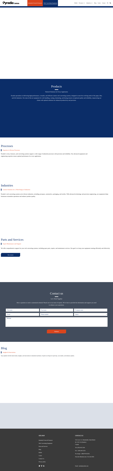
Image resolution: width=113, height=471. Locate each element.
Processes (81, 3)
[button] (110, 3)
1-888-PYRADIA (82, 453)
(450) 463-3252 (80, 450)
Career (99, 3)
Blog (95, 3)
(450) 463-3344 (80, 447)
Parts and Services (43, 446)
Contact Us (41, 458)
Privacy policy (42, 461)
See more (10, 255)
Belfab (75, 3)
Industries (88, 3)
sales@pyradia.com (81, 466)
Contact (104, 3)
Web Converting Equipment (50, 3)
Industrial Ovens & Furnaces (35, 3)
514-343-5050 (84, 456)
